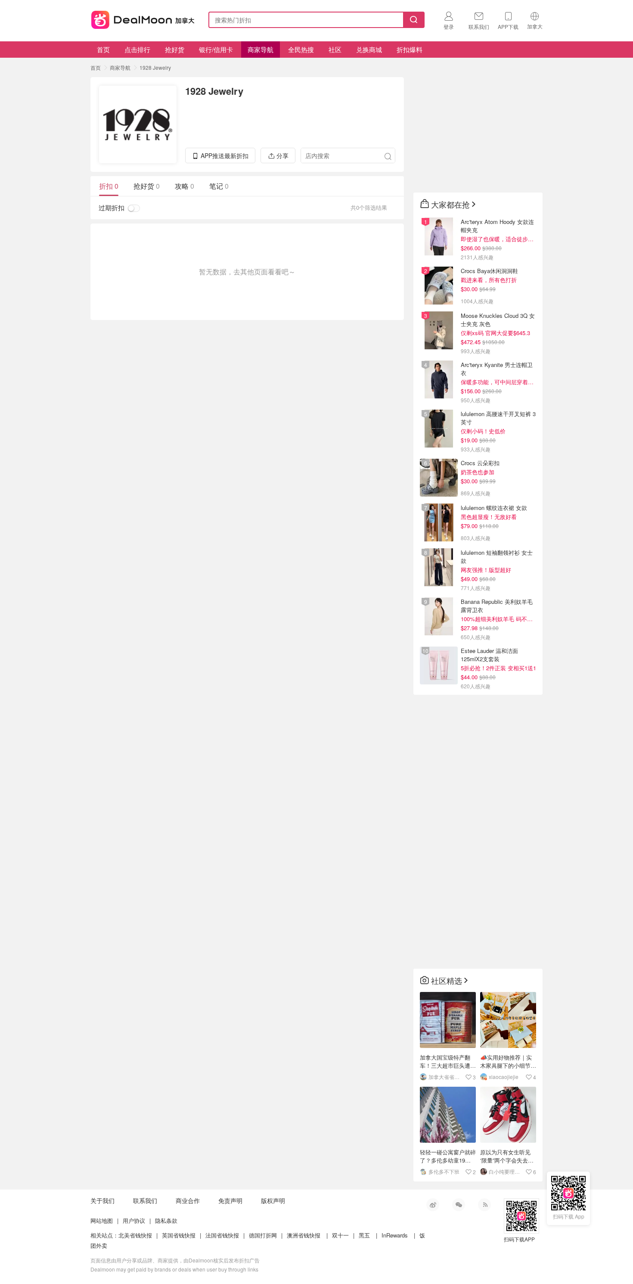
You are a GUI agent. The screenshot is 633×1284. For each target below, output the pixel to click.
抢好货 (174, 49)
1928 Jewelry (155, 67)
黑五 (364, 1235)
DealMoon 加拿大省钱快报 (140, 18)
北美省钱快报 (135, 1235)
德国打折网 (263, 1235)
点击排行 (137, 49)
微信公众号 (458, 1204)
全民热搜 (301, 49)
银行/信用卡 (216, 49)
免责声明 (230, 1200)
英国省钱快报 (178, 1235)
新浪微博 (432, 1204)
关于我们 (102, 1200)
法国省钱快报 (222, 1235)
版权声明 (273, 1200)
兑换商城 (369, 49)
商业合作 (188, 1200)
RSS (484, 1204)
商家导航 (260, 49)
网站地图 (101, 1220)
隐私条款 (166, 1220)
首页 (103, 49)
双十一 (340, 1235)
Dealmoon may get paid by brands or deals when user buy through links (174, 1269)
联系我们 (145, 1200)
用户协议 (134, 1220)
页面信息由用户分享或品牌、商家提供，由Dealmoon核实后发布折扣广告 (175, 1260)
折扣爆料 (409, 49)
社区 (335, 49)
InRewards (395, 1235)
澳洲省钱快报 (303, 1235)
